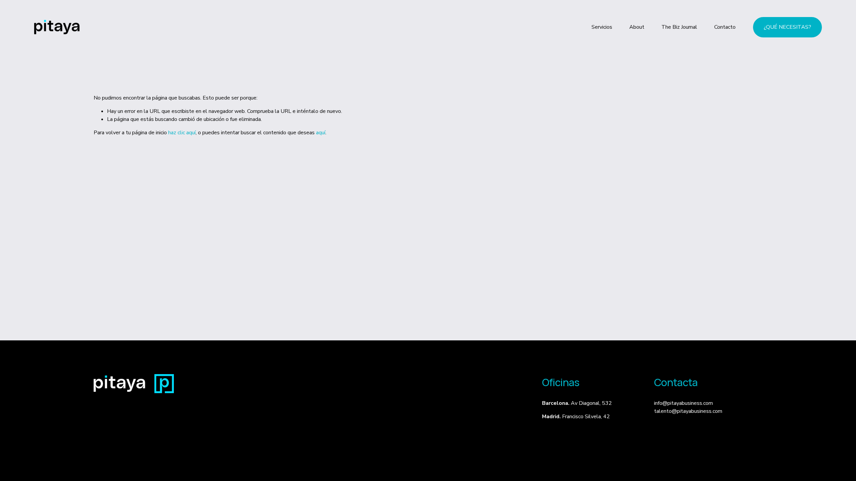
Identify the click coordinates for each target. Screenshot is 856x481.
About (636, 27)
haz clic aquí (182, 132)
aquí (320, 132)
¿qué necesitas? (787, 27)
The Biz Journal (679, 27)
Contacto (725, 27)
